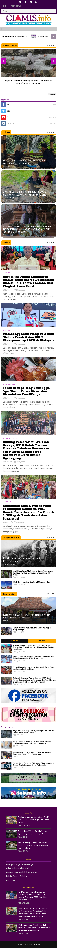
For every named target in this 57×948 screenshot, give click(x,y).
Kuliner (6, 132)
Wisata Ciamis (10, 45)
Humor (42, 641)
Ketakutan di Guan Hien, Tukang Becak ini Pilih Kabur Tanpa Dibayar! (26, 616)
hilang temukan (10, 384)
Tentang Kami (16, 6)
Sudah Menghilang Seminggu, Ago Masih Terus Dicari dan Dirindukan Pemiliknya (26, 391)
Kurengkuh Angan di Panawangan (20, 864)
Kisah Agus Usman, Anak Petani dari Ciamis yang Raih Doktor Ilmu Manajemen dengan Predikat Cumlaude (34, 927)
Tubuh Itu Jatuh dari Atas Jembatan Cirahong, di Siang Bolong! (32, 629)
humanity (8, 502)
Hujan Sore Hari (12, 880)
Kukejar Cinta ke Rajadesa (16, 876)
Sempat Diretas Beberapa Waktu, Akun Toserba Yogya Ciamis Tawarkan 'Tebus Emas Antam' (32, 742)
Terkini (6, 242)
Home (5, 6)
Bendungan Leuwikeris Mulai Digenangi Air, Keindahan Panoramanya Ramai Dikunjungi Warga (28, 82)
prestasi (7, 273)
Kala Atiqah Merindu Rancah (17, 868)
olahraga (7, 330)
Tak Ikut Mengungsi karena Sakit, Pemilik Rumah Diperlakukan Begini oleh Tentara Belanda (33, 819)
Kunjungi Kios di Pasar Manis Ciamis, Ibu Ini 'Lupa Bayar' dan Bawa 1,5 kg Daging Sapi (32, 753)
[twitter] (20, 2)
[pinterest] (36, 2)
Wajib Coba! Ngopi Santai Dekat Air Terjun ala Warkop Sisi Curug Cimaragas (25, 162)
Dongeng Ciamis (11, 537)
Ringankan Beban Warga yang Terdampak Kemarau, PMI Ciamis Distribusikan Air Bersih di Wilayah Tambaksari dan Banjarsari (28, 512)
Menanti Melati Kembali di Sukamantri (21, 872)
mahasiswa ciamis (11, 438)
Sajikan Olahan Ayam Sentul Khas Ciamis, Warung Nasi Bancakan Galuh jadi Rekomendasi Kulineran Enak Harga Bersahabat (27, 229)
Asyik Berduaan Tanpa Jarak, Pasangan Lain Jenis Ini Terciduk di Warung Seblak (33, 732)
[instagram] (30, 2)
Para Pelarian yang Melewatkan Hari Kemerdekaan (21, 559)
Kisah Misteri (9, 594)
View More (50, 45)
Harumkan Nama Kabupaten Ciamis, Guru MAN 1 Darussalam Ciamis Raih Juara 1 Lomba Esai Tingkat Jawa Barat (28, 281)
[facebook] (25, 2)
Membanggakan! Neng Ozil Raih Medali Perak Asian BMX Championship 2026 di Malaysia (28, 337)
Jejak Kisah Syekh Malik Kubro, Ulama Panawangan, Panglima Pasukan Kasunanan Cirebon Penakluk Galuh (33, 573)
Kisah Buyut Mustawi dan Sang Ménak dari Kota (31, 582)
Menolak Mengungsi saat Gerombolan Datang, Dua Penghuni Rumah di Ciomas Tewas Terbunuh (33, 845)
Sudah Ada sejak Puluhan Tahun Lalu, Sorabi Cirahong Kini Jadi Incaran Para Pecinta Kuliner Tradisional (25, 195)
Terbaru (14, 641)
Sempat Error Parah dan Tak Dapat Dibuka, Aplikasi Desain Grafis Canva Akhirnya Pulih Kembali (33, 764)
